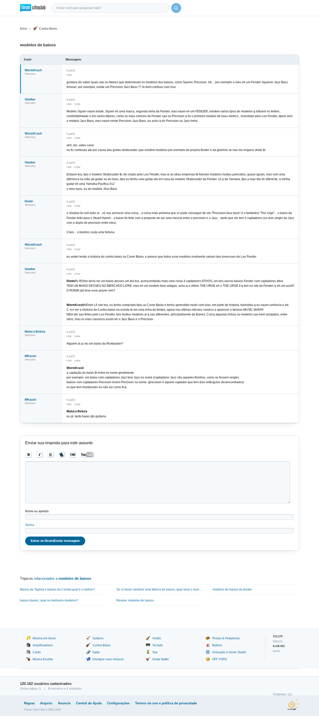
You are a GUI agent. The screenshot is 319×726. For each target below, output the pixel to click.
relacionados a (62, 578)
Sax (155, 652)
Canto (37, 652)
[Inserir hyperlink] (61, 454)
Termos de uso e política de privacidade (166, 703)
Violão (156, 638)
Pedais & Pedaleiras (226, 638)
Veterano (30, 73)
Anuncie (64, 703)
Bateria (217, 645)
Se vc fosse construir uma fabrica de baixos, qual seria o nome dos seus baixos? (159, 589)
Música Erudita (43, 659)
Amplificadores (43, 645)
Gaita (96, 652)
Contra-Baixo (48, 28)
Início (23, 28)
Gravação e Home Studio (229, 652)
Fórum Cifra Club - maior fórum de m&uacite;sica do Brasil (33, 8)
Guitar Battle (160, 659)
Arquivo (46, 703)
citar (69, 74)
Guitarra (97, 638)
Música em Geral (44, 638)
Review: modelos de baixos (135, 600)
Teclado (157, 645)
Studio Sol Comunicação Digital (293, 704)
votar (77, 103)
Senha (29, 525)
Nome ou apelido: (37, 511)
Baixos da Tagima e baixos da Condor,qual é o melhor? (57, 589)
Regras (29, 703)
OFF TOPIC (220, 659)
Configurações (118, 703)
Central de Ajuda (89, 703)
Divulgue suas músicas (108, 659)
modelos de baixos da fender (232, 589)
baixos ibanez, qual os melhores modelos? (49, 600)
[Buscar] (176, 8)
